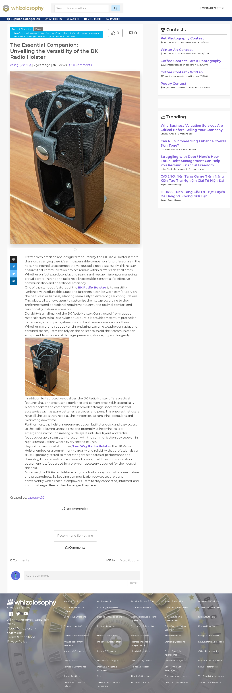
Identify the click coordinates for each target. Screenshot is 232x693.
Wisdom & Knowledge (209, 682)
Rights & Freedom (140, 666)
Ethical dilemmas (106, 626)
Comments (82, 65)
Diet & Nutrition (206, 616)
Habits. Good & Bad (107, 635)
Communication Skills (176, 607)
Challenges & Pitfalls (107, 607)
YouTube (94, 19)
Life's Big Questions (175, 641)
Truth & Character (21, 29)
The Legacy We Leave (176, 676)
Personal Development (210, 660)
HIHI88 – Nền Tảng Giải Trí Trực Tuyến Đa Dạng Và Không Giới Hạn (193, 194)
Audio (74, 19)
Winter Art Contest (177, 50)
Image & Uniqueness (208, 635)
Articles (55, 19)
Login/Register (212, 8)
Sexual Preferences (208, 666)
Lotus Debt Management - (175, 169)
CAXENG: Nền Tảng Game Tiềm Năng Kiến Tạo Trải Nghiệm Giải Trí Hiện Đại (192, 178)
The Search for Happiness (211, 676)
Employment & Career (75, 626)
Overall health (70, 660)
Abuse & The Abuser (73, 601)
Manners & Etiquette (74, 651)
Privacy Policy (17, 641)
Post (133, 583)
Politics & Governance (74, 666)
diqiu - (164, 184)
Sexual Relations (71, 676)
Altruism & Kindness (208, 601)
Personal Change (174, 660)
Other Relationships (208, 651)
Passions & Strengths (108, 660)
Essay (38, 29)
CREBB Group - (169, 133)
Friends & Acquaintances (76, 635)
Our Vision (14, 633)
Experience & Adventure (143, 626)
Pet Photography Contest (182, 38)
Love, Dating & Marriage (211, 641)
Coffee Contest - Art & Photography (191, 61)
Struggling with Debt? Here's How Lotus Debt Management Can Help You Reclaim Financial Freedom (190, 161)
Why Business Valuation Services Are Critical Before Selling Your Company (192, 128)
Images (115, 19)
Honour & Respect (140, 635)
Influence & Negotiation (109, 641)
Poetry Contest (173, 84)
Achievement (104, 601)
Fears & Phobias (206, 626)
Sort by (110, 560)
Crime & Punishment (209, 607)
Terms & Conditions (21, 637)
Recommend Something (75, 535)
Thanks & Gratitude (141, 676)
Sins (99, 676)
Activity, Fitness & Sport (143, 601)
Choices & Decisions (141, 607)
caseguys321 (19, 65)
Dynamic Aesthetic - (172, 149)
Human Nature (173, 635)
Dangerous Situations (74, 616)
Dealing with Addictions (109, 616)
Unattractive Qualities (176, 682)
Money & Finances (106, 651)
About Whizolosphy (21, 628)
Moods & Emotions (140, 651)
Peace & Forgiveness (141, 660)
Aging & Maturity (174, 601)
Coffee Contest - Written (182, 72)
